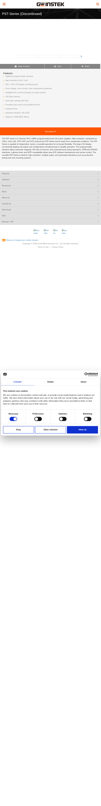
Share (87, 66)
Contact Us (6, 204)
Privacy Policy (57, 247)
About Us (6, 198)
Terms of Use (43, 247)
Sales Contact (23, 66)
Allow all (82, 430)
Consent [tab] (17, 382)
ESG (4, 216)
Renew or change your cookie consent (22, 240)
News (4, 192)
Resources (6, 186)
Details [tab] (50, 382)
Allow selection (51, 430)
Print (59, 66)
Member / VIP (7, 222)
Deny (18, 430)
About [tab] (83, 382)
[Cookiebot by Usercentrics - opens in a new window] (86, 374)
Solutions (6, 179)
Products (5, 173)
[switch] (38, 419)
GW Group (6, 210)
